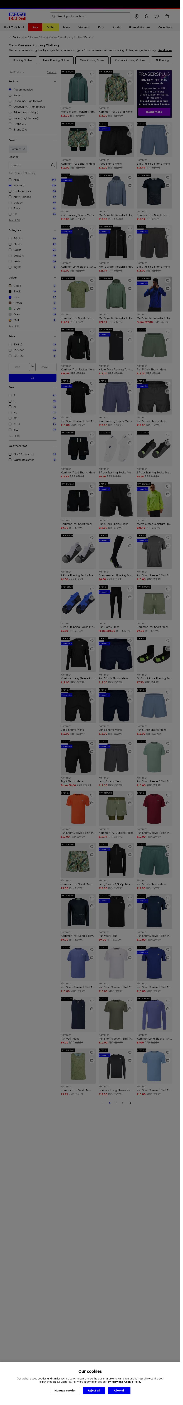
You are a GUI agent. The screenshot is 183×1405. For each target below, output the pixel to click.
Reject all (94, 1390)
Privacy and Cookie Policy (124, 1381)
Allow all (119, 1390)
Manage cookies (65, 1390)
